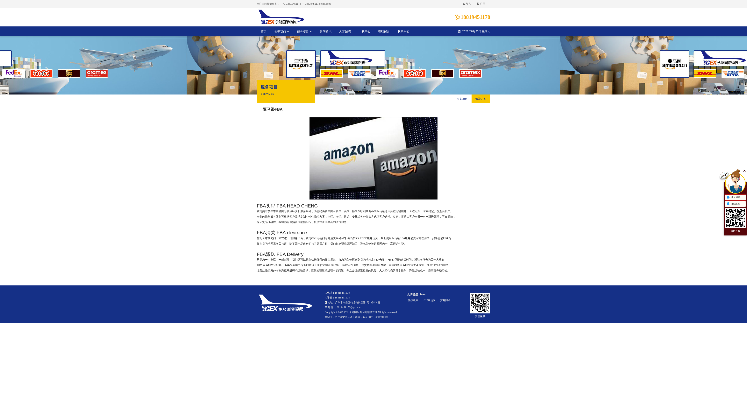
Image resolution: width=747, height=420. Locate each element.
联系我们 (403, 31)
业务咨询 (735, 197)
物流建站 (413, 300)
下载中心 (364, 31)
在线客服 (735, 203)
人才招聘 (345, 31)
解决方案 (480, 98)
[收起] (735, 183)
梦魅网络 (445, 300)
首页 (264, 31)
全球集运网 (429, 300)
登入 (468, 3)
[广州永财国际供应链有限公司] (288, 303)
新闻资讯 (325, 31)
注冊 (482, 3)
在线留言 (384, 31)
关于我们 (280, 31)
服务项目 (303, 31)
